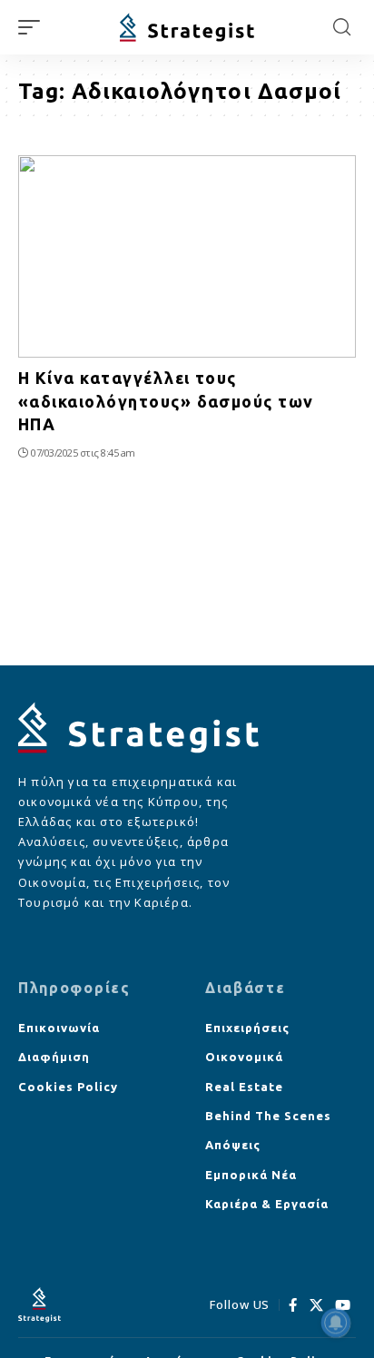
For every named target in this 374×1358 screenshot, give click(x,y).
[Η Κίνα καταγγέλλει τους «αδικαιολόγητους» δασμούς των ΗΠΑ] (187, 256)
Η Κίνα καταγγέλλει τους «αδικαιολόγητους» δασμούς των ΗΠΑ (166, 400)
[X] (317, 1305)
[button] (33, 27)
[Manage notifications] (335, 1322)
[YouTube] (343, 1305)
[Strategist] (187, 27)
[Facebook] (293, 1305)
